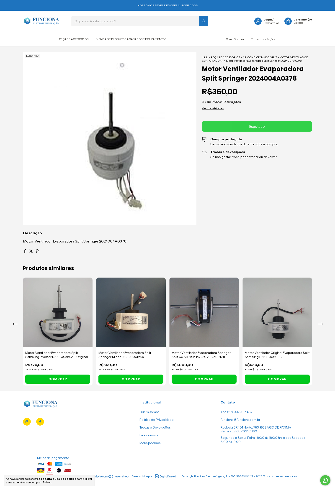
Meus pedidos (149, 443)
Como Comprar (235, 39)
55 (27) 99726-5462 (238, 412)
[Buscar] (203, 21)
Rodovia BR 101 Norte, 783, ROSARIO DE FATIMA (256, 427)
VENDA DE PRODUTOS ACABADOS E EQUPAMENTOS (131, 39)
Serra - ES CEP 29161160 (239, 431)
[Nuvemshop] (111, 477)
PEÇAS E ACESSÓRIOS (73, 39)
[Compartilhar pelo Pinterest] (37, 251)
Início (205, 57)
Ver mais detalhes (213, 108)
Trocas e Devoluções (154, 427)
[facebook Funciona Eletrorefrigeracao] (40, 422)
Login (267, 19)
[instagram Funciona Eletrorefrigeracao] (27, 422)
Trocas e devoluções (263, 39)
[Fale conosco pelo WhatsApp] (325, 480)
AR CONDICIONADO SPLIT (260, 57)
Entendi (47, 482)
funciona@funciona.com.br (240, 420)
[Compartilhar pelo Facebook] (25, 251)
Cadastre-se (271, 23)
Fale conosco (149, 435)
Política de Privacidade (156, 420)
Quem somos (149, 412)
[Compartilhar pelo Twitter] (31, 251)
